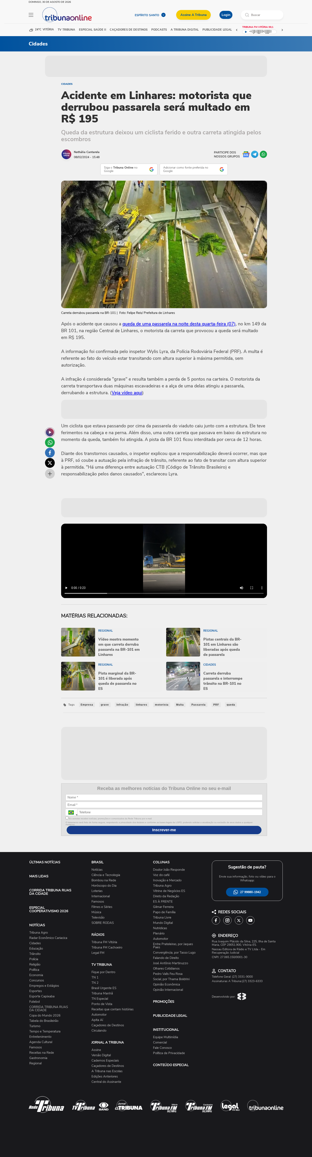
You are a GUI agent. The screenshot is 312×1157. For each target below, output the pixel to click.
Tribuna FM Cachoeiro (106, 947)
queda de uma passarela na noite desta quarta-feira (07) (179, 324)
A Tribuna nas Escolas (106, 1071)
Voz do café (161, 875)
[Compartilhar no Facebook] (50, 452)
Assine (96, 1050)
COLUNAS (161, 862)
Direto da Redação (166, 896)
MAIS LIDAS (38, 876)
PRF (216, 704)
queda (231, 704)
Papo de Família (164, 912)
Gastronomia (38, 1058)
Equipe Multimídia (165, 1037)
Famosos (35, 1047)
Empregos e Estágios (44, 985)
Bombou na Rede (103, 880)
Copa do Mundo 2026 (44, 1015)
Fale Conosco (162, 1047)
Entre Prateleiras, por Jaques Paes (173, 946)
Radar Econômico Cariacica (48, 938)
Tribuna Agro (38, 932)
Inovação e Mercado (167, 880)
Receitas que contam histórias (112, 1009)
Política (34, 969)
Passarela (198, 704)
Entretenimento (40, 1036)
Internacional (100, 896)
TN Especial (99, 998)
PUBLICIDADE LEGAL (170, 1015)
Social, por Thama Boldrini (171, 979)
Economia (36, 975)
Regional (35, 1063)
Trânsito (35, 954)
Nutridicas (160, 928)
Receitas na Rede (41, 1052)
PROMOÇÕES (163, 1001)
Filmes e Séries (101, 907)
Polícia (33, 959)
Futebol (34, 1001)
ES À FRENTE (163, 901)
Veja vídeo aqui (127, 393)
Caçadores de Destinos (107, 1025)
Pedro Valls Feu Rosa (168, 974)
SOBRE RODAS (102, 922)
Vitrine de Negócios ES (169, 891)
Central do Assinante (106, 1081)
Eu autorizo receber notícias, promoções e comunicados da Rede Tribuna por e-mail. (110, 818)
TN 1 (94, 977)
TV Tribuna (66, 29)
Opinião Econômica (166, 984)
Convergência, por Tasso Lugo (174, 952)
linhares (141, 704)
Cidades (67, 84)
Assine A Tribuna (193, 15)
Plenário (158, 933)
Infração (122, 704)
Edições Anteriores (104, 1076)
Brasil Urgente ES (103, 988)
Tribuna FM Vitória (104, 942)
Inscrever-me (164, 830)
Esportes (35, 991)
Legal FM (97, 952)
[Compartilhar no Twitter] (50, 463)
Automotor (99, 1014)
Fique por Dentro (103, 972)
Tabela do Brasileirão (43, 1020)
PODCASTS (159, 29)
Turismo (34, 1026)
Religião (34, 964)
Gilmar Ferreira (163, 907)
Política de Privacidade (169, 1053)
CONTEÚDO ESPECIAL (171, 1065)
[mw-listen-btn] (50, 432)
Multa (180, 704)
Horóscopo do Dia (104, 885)
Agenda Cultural (40, 1042)
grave (105, 704)
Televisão (97, 917)
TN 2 (94, 982)
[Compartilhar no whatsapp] (50, 442)
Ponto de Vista (101, 1004)
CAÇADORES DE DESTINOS (129, 29)
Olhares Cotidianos (166, 968)
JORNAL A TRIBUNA (107, 1042)
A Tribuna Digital (185, 29)
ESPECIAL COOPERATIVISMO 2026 (48, 909)
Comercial (160, 1042)
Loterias (97, 891)
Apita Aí (97, 1020)
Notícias (97, 869)
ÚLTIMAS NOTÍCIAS (44, 862)
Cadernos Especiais (105, 1060)
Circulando (98, 1030)
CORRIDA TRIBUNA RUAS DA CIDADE (50, 892)
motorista (162, 704)
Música (96, 912)
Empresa (87, 704)
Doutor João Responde (169, 869)
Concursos (36, 980)
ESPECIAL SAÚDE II (92, 29)
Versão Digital (101, 1055)
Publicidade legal (217, 29)
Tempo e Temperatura (44, 1031)
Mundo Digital (163, 922)
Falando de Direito (166, 958)
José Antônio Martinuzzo (170, 963)
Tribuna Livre (162, 917)
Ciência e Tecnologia (105, 875)
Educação (36, 948)
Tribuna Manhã (102, 993)
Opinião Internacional (168, 989)
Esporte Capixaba (42, 996)
